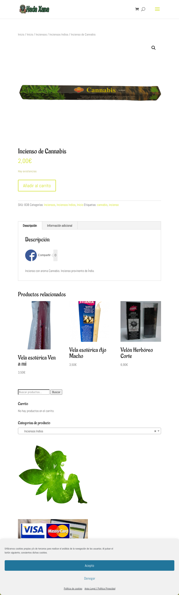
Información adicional (59, 225)
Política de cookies (73, 588)
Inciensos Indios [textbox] (88, 431)
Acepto (89, 565)
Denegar (89, 578)
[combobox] (89, 431)
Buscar (56, 392)
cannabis (102, 205)
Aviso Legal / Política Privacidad (100, 588)
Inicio (21, 34)
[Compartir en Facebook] (38, 255)
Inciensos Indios (58, 34)
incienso (114, 205)
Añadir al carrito (37, 186)
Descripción (30, 225)
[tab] (30, 225)
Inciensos (41, 34)
